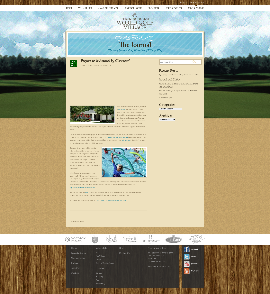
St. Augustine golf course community (115, 137)
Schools (99, 273)
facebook (194, 249)
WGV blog (195, 270)
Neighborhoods (133, 8)
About (182, 3)
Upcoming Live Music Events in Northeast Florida (178, 74)
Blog (121, 247)
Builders (191, 3)
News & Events (173, 8)
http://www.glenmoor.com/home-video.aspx (111, 200)
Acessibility (100, 284)
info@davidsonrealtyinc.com (159, 266)
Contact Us (124, 252)
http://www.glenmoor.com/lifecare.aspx (83, 187)
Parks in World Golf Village (169, 79)
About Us (75, 267)
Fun (97, 280)
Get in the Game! (165, 97)
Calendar (75, 272)
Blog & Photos (196, 8)
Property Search (78, 252)
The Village (100, 256)
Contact (200, 3)
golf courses (126, 140)
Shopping (99, 276)
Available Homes (108, 8)
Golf (97, 253)
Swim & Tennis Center (105, 263)
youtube (194, 263)
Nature (98, 260)
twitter (193, 256)
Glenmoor (121, 109)
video (87, 192)
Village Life (85, 8)
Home (69, 8)
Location (153, 8)
